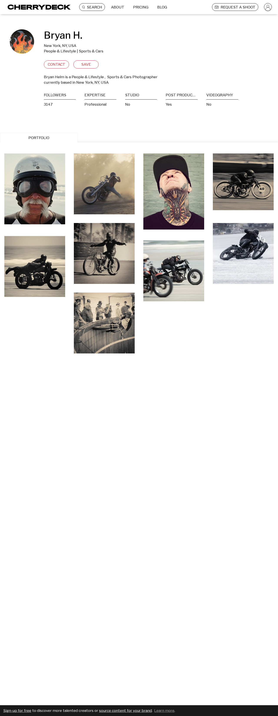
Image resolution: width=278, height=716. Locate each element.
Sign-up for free (17, 710)
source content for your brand (125, 710)
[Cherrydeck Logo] (37, 7)
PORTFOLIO (38, 138)
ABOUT (117, 7)
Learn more (164, 710)
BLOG (162, 7)
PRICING (140, 7)
